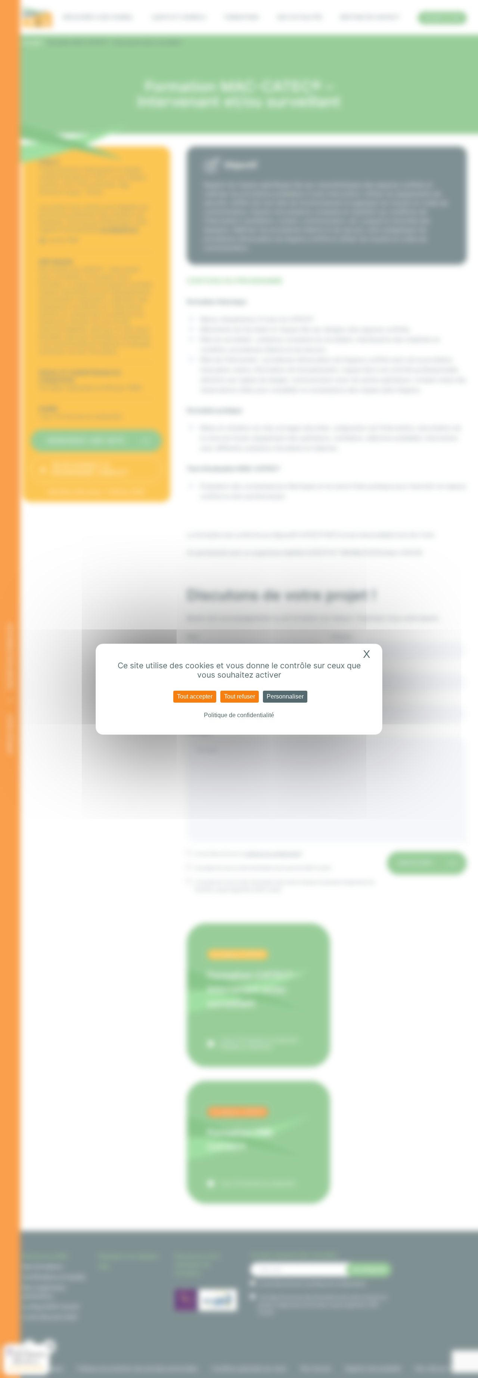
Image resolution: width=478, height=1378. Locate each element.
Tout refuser (239, 696)
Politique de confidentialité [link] (239, 715)
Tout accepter (194, 696)
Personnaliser (285, 696)
